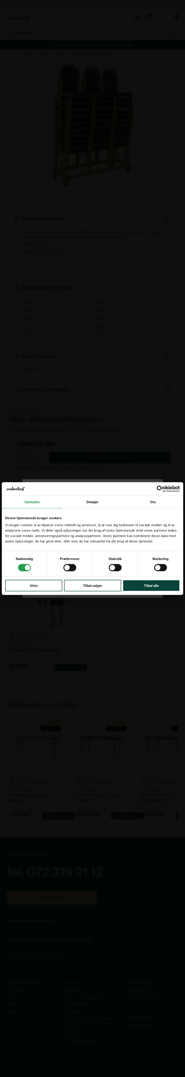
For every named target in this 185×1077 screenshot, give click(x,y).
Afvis (34, 586)
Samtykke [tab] (32, 502)
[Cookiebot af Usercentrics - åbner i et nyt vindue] (160, 488)
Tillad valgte (92, 586)
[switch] (69, 567)
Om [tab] (153, 502)
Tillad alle (151, 586)
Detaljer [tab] (92, 502)
